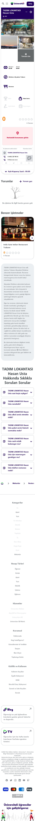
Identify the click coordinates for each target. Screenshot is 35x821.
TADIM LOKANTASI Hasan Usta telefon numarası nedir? (18, 468)
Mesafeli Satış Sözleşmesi (17, 684)
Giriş (30, 4)
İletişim (17, 649)
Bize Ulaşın (17, 653)
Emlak (17, 573)
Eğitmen (17, 594)
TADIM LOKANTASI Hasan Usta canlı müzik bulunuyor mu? (18, 441)
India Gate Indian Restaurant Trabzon (16, 246)
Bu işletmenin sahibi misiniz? (10, 148)
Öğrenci (17, 569)
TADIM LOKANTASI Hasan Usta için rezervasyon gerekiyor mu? (18, 454)
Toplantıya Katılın (18, 657)
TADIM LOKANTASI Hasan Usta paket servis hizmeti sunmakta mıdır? (18, 428)
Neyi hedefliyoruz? (17, 640)
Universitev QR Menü (17, 621)
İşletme (17, 590)
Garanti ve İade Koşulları (17, 688)
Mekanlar (17, 554)
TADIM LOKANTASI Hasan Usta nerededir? (18, 403)
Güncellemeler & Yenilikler (18, 644)
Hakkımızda (17, 636)
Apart (17, 512)
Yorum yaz (27, 181)
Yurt (17, 516)
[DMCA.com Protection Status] (17, 796)
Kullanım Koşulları (17, 672)
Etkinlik (17, 586)
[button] (32, 238)
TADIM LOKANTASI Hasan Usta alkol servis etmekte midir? (18, 414)
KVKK (17, 680)
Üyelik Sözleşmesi (17, 676)
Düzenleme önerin (27, 148)
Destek (17, 693)
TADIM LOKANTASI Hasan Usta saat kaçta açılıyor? (18, 392)
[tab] (17, 171)
